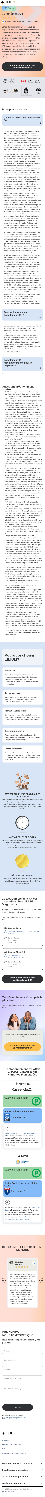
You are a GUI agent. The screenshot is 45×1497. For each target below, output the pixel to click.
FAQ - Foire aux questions (11, 1449)
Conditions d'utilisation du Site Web (15, 1453)
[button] (41, 3)
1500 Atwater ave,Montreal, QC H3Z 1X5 (16, 957)
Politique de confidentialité (11, 1444)
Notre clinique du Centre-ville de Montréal (20, 1133)
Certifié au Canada (8, 1491)
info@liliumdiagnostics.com (16, 1418)
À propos (5, 1440)
